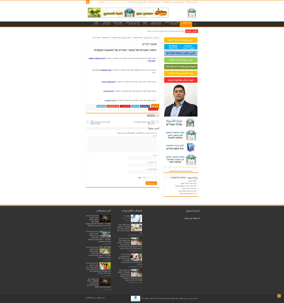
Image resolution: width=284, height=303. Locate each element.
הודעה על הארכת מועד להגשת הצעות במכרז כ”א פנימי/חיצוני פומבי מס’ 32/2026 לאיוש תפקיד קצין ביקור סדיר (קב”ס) (98, 268)
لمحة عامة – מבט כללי (154, 2)
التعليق (155, 135)
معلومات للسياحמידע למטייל (117, 23)
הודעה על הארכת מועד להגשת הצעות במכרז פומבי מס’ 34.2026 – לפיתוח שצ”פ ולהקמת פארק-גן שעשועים (98, 236)
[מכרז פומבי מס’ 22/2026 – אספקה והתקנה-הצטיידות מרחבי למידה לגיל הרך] (136, 227)
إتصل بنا (127, 216)
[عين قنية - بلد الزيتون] (128, 12)
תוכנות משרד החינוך (108, 82)
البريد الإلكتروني (151, 162)
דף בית (195, 23)
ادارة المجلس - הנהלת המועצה (142, 37)
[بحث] (87, 2)
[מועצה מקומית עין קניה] (191, 12)
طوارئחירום (96, 23)
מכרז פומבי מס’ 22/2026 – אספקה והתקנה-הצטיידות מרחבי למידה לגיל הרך (129, 229)
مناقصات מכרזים (144, 23)
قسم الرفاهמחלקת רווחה (106, 23)
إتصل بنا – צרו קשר (192, 2)
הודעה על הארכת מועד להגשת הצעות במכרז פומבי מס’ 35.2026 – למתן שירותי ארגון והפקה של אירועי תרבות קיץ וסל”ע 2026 (98, 221)
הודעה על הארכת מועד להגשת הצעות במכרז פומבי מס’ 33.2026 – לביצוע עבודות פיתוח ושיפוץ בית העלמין (98, 252)
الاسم (155, 155)
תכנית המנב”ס (108, 91)
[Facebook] (100, 2)
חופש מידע (151, 115)
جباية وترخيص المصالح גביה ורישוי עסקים (133, 23)
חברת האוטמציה (99, 58)
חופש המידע (105, 37)
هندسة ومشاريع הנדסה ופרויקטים (156, 23)
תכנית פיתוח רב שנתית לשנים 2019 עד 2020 (100, 122)
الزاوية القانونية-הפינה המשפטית (121, 37)
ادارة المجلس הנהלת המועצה (186, 22)
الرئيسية (156, 37)
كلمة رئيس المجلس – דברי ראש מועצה (173, 2)
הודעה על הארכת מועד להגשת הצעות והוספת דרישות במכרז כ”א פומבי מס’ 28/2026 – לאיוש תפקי (157, 31)
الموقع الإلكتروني (152, 169)
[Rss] (103, 2)
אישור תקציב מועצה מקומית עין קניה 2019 (144, 122)
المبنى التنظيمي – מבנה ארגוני (137, 2)
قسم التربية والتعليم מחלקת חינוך (171, 23)
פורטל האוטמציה (110, 100)
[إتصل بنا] (136, 218)
